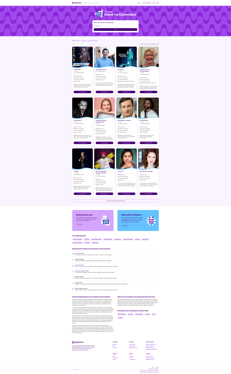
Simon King (121, 69)
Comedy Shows (117, 239)
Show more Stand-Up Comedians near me (116, 200)
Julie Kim (76, 171)
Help (114, 356)
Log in (139, 2)
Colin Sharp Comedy (101, 69)
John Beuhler (77, 69)
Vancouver (147, 314)
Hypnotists (137, 239)
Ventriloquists (95, 242)
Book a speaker (149, 346)
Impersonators (145, 239)
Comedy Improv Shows (96, 239)
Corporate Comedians (128, 239)
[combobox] (97, 3)
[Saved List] (153, 2)
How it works (132, 344)
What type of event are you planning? (104, 22)
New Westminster (122, 314)
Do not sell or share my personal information (149, 370)
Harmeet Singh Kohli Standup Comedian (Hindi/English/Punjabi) (102, 173)
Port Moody (130, 314)
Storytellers (87, 242)
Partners (115, 347)
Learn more (124, 225)
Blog (114, 346)
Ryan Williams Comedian (124, 120)
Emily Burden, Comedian (146, 171)
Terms (153, 367)
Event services (149, 356)
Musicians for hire (150, 347)
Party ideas (132, 346)
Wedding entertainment (151, 349)
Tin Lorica (120, 171)
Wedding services (150, 359)
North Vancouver (139, 314)
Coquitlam (120, 317)
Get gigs (131, 356)
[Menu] (157, 2)
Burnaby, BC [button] (109, 11)
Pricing (131, 357)
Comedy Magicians (108, 239)
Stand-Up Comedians (93, 40)
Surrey (153, 314)
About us (115, 344)
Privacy (157, 367)
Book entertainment (151, 344)
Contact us (115, 357)
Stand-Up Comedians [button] (120, 14)
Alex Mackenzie (144, 120)
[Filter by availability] (81, 44)
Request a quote (133, 347)
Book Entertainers (76, 40)
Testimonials (132, 359)
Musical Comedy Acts (77, 242)
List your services (147, 2)
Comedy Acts (84, 40)
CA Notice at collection (154, 368)
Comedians (86, 239)
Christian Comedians (77, 239)
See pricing (79, 224)
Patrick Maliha (77, 120)
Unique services (150, 357)
